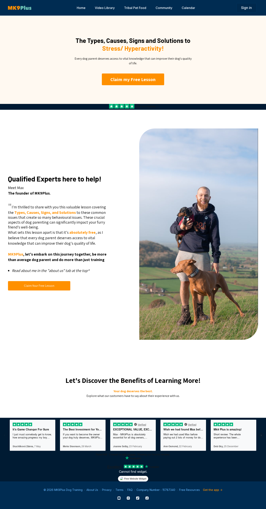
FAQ (130, 489)
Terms (119, 489)
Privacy (107, 489)
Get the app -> (212, 489)
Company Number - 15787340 (156, 489)
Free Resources (189, 489)
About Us (92, 489)
